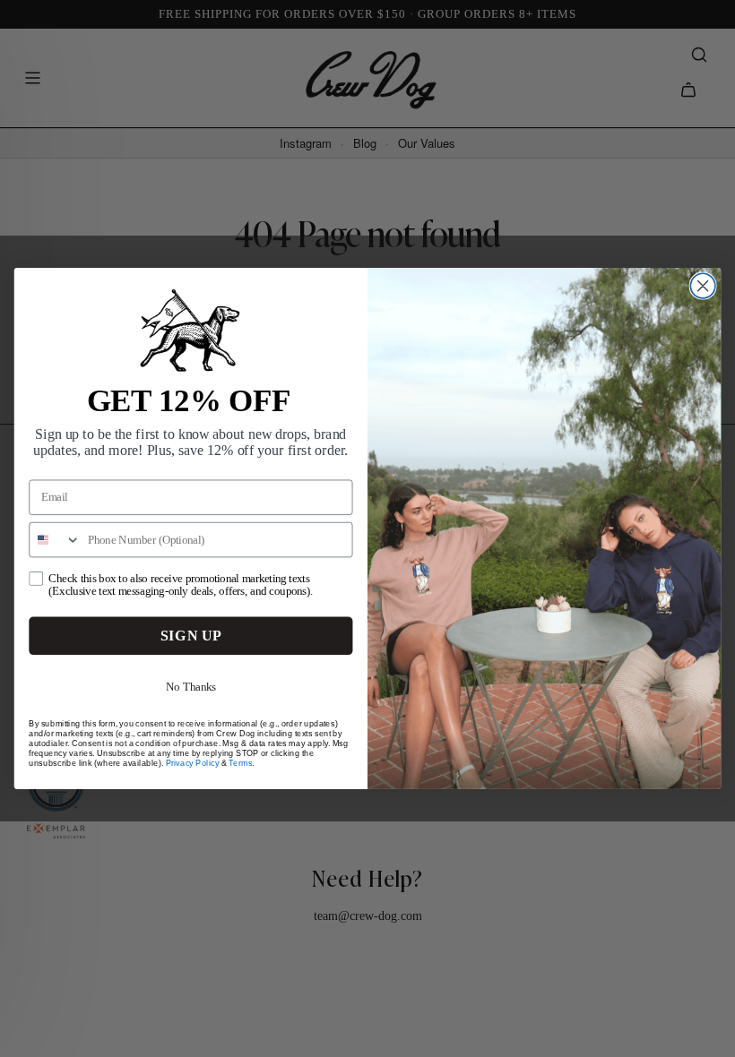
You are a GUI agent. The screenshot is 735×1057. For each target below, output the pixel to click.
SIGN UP (191, 635)
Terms (240, 763)
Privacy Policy (193, 763)
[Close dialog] (702, 285)
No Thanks (191, 686)
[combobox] (55, 540)
